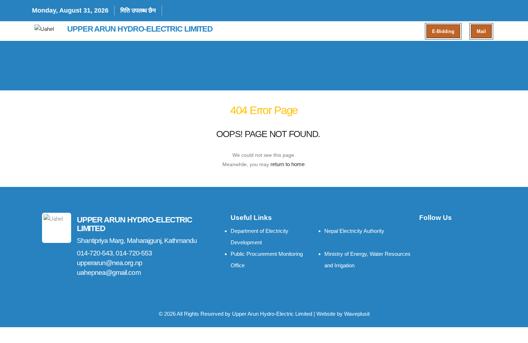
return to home (287, 164)
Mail (481, 31)
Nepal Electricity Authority (354, 231)
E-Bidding (443, 31)
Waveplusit (357, 314)
